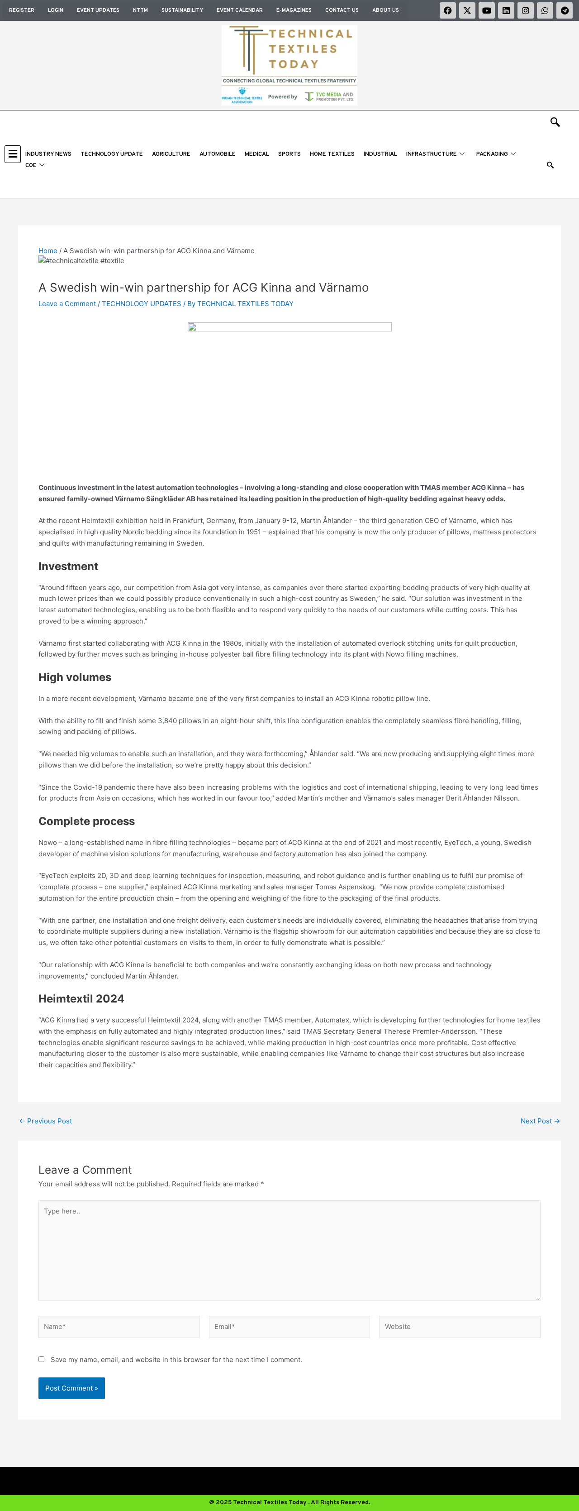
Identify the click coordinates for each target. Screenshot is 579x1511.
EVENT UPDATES (98, 10)
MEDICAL (257, 154)
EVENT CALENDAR (240, 10)
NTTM (140, 10)
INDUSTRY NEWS (48, 154)
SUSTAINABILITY (182, 10)
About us (385, 10)
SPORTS (289, 154)
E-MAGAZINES (294, 10)
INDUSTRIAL (380, 154)
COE (31, 165)
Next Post (540, 1121)
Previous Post (45, 1121)
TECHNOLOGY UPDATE (112, 154)
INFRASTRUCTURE (431, 154)
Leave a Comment (67, 303)
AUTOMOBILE (217, 154)
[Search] (550, 165)
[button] (13, 154)
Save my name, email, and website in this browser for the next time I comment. (176, 1359)
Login (55, 10)
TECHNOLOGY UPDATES (141, 303)
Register (21, 10)
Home (47, 250)
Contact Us (342, 10)
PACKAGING (492, 154)
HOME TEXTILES (332, 154)
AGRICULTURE (171, 154)
